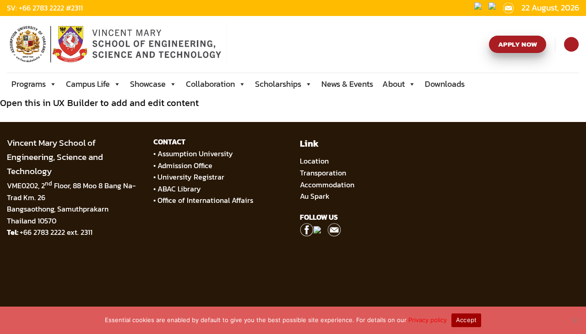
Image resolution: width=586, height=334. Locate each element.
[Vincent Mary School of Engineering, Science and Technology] (117, 44)
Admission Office (184, 165)
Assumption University (195, 153)
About (393, 84)
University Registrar (190, 176)
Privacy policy (427, 319)
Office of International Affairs (205, 200)
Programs (28, 84)
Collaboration (210, 84)
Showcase (148, 84)
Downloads (445, 84)
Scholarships (278, 84)
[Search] (571, 44)
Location (314, 160)
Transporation (324, 172)
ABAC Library (179, 188)
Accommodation (328, 184)
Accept (466, 319)
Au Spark (315, 196)
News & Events (347, 84)
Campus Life (88, 84)
